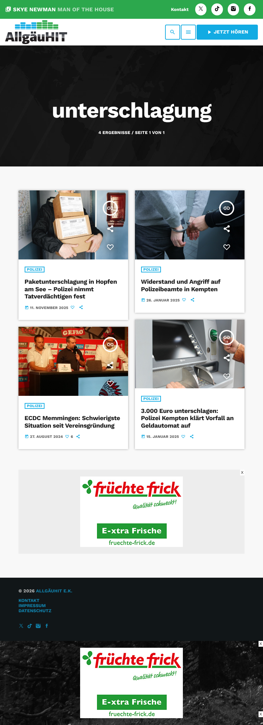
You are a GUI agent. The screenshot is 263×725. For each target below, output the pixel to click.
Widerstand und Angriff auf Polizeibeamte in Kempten (181, 285)
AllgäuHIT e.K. (54, 591)
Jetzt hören (227, 32)
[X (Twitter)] (201, 9)
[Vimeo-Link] (36, 32)
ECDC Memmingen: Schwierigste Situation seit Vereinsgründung (72, 422)
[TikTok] (217, 9)
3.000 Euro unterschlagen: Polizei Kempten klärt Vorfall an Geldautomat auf (187, 418)
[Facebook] (249, 9)
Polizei (34, 269)
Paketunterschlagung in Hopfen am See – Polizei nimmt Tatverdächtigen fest (71, 289)
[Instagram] (233, 9)
